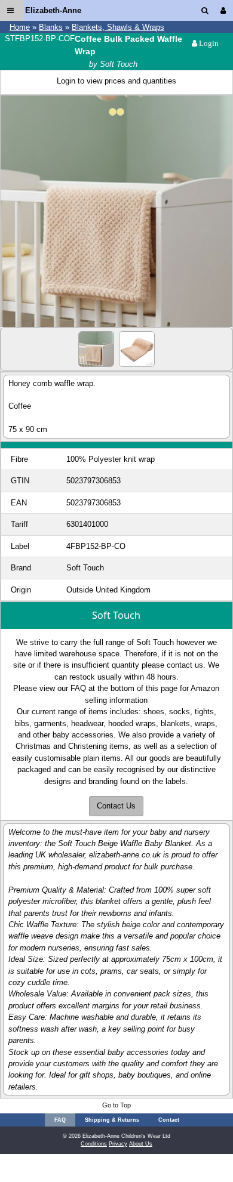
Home (20, 27)
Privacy (118, 1144)
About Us (140, 1144)
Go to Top (116, 1105)
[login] (225, 10)
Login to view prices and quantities (116, 80)
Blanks (51, 27)
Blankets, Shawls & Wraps (118, 27)
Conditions (94, 1144)
